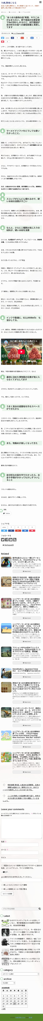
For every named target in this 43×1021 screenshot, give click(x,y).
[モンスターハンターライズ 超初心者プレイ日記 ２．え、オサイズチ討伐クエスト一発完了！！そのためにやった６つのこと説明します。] (6, 712)
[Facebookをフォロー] (6, 539)
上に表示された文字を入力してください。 (17, 877)
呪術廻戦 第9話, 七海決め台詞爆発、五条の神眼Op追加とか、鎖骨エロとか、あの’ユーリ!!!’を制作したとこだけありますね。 (21, 787)
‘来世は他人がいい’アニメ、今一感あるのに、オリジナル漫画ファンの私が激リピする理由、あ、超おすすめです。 (25, 932)
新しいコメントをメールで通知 (15, 885)
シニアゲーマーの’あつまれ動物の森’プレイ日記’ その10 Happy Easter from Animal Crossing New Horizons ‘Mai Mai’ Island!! (27, 734)
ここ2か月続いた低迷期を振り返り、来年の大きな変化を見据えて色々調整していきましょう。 (21, 798)
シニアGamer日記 (18, 33)
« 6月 (3, 1009)
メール (4, 849)
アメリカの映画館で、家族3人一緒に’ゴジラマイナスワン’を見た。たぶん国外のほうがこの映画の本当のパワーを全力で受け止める (25, 942)
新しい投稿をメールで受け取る (15, 889)
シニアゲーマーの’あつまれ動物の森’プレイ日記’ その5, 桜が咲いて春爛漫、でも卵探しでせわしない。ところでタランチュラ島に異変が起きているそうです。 (27, 757)
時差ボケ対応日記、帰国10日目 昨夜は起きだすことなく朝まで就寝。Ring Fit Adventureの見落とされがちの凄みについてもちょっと (27, 580)
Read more (28, 571)
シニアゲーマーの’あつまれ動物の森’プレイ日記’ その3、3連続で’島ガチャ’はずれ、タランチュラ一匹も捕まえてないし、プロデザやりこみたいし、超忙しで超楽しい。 (27, 603)
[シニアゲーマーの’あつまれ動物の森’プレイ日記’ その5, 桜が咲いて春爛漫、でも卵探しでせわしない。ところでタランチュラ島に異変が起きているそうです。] (6, 757)
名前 (3, 841)
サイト (3, 857)
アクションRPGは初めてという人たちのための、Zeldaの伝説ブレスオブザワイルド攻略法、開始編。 (26, 649)
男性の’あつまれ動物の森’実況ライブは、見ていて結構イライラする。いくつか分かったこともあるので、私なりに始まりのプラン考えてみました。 (27, 687)
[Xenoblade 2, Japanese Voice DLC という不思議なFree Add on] (6, 673)
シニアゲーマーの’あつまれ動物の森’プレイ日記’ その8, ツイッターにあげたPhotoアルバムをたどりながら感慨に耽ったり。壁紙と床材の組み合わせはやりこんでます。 (27, 628)
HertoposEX (9, 545)
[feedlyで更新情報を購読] (10, 539)
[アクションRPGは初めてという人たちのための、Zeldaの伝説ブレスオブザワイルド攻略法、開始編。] (6, 652)
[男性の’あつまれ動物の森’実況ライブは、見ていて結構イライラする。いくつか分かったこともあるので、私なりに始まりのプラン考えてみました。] (6, 687)
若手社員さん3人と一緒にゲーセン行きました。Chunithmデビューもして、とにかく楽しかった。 (27, 559)
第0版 (30, 1017)
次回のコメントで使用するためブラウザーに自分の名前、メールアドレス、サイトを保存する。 (21, 866)
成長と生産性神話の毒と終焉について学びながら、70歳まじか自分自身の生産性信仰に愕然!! (25, 952)
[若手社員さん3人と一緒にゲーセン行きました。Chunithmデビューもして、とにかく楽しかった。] (6, 562)
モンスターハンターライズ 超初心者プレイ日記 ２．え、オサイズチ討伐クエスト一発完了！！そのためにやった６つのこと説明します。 (27, 711)
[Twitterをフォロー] (2, 539)
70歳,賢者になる (8, 2)
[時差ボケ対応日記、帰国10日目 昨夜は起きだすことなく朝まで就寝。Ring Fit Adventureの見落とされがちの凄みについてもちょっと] (6, 581)
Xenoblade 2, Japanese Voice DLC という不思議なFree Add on (26, 670)
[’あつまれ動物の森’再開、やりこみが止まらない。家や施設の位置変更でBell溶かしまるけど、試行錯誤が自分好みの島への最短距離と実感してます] (32, 38)
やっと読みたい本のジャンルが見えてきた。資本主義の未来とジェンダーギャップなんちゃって (25, 961)
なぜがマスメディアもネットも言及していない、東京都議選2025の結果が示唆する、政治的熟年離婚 (25, 923)
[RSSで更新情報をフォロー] (14, 539)
